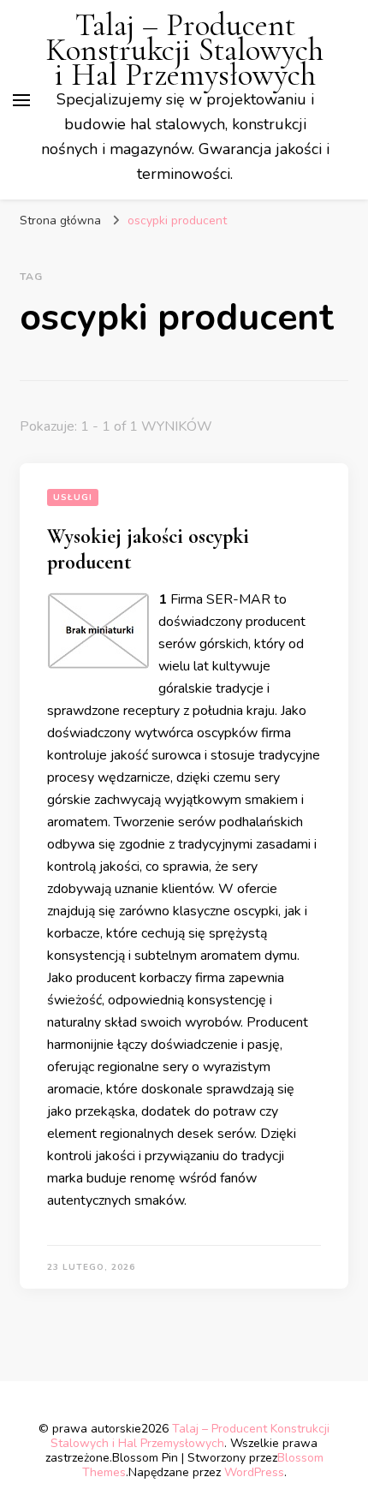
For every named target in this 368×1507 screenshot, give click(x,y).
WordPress (254, 1472)
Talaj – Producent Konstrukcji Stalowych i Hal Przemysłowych (184, 50)
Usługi (72, 497)
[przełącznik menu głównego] (21, 100)
